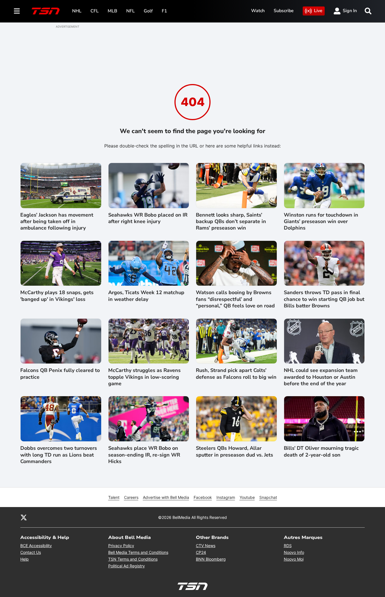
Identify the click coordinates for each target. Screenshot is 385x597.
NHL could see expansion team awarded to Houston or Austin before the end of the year (321, 377)
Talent (114, 497)
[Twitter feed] (23, 517)
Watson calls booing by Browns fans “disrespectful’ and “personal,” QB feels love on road (235, 299)
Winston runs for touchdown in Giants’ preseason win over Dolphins (321, 222)
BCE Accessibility (36, 545)
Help (24, 559)
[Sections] (17, 11)
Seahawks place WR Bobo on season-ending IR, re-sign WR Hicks (144, 455)
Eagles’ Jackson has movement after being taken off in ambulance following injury (56, 222)
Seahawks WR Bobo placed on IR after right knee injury (147, 218)
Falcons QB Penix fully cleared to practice (60, 373)
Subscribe (284, 11)
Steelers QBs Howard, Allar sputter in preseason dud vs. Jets (234, 451)
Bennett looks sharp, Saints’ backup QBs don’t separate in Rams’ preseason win (231, 222)
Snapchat (268, 497)
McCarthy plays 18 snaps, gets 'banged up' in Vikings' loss (57, 295)
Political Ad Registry (126, 565)
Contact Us (30, 552)
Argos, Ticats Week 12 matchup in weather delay (146, 295)
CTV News (205, 545)
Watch (258, 11)
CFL (94, 11)
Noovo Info (294, 552)
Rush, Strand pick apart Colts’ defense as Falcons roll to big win (236, 373)
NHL (76, 11)
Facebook (203, 497)
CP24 (201, 552)
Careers (131, 497)
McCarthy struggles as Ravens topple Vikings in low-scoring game (144, 377)
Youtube (247, 497)
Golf (148, 11)
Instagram (225, 497)
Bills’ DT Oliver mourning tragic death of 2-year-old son (321, 451)
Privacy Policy (121, 545)
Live (318, 11)
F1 (164, 11)
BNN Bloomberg (211, 559)
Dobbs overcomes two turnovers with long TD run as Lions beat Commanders (58, 455)
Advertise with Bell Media (166, 497)
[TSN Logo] (46, 11)
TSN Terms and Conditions (133, 559)
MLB (112, 11)
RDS (288, 545)
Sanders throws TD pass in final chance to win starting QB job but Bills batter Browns (324, 299)
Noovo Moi (294, 559)
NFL (130, 11)
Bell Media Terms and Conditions (138, 552)
